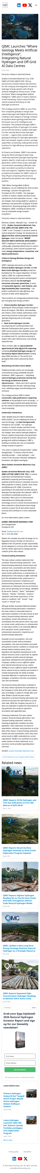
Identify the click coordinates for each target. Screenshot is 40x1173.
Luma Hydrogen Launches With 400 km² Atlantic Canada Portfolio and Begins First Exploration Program (13, 1127)
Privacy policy (13, 1152)
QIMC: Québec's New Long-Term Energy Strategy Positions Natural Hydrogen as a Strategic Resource (19, 948)
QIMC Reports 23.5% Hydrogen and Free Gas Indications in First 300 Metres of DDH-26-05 (19, 803)
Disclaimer (27, 1152)
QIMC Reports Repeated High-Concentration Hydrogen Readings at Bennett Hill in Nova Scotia (19, 996)
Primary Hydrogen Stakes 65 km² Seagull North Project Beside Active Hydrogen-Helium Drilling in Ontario (13, 1100)
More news (7, 1140)
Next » (34, 1008)
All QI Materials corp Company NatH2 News (18, 757)
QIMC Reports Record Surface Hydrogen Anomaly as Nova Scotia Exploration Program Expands (19, 850)
